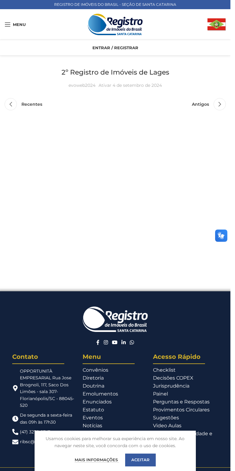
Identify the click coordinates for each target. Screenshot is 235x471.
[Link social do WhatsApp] (132, 343)
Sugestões (166, 418)
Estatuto (93, 410)
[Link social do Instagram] (106, 343)
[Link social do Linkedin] (124, 343)
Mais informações (97, 459)
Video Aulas (167, 426)
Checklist (164, 370)
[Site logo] (115, 24)
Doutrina (93, 386)
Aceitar (140, 459)
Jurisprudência (171, 386)
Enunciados (97, 402)
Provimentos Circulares (181, 410)
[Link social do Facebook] (98, 343)
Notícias (92, 426)
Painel (160, 394)
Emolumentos (100, 394)
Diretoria (93, 378)
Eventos (93, 418)
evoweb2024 (82, 85)
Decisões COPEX (173, 378)
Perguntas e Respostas (181, 402)
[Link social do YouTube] (114, 343)
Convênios (95, 370)
